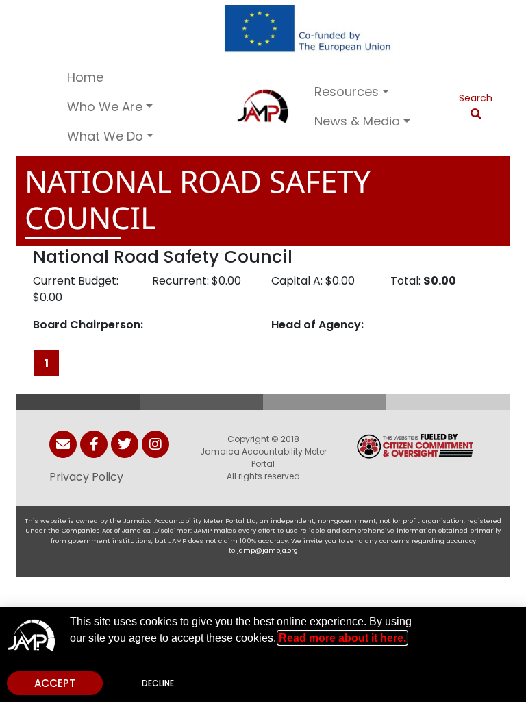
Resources (346, 91)
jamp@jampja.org (267, 550)
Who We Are (104, 106)
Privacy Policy (86, 477)
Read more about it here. (342, 638)
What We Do (105, 136)
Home (85, 77)
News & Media (357, 121)
